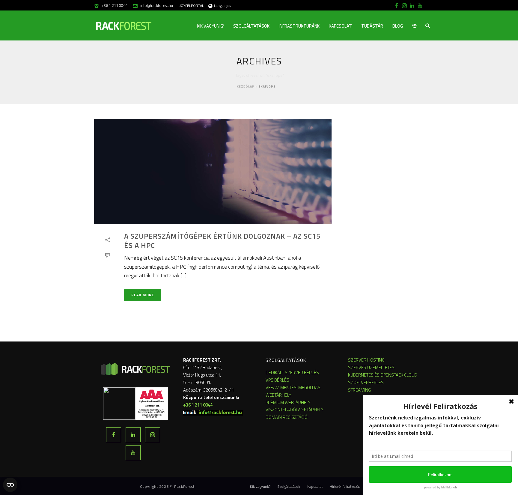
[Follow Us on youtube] (133, 452)
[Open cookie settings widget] (10, 485)
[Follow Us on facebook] (113, 434)
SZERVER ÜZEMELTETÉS (371, 367)
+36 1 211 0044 (114, 5)
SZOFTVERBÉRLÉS (366, 382)
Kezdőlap (246, 86)
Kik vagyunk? (210, 25)
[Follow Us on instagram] (152, 434)
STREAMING (359, 389)
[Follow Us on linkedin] (133, 434)
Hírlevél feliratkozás (345, 486)
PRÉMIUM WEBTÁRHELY (288, 402)
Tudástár (372, 25)
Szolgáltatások (251, 25)
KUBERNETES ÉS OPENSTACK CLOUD (382, 374)
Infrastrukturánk (299, 25)
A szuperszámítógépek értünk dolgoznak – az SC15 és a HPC (222, 241)
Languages (222, 5)
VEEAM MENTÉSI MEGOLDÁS (293, 387)
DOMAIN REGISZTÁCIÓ (287, 417)
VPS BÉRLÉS (277, 380)
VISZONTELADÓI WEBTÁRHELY (294, 409)
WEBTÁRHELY (278, 395)
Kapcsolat (340, 25)
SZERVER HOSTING (366, 359)
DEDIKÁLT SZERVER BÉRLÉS (292, 372)
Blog (397, 25)
